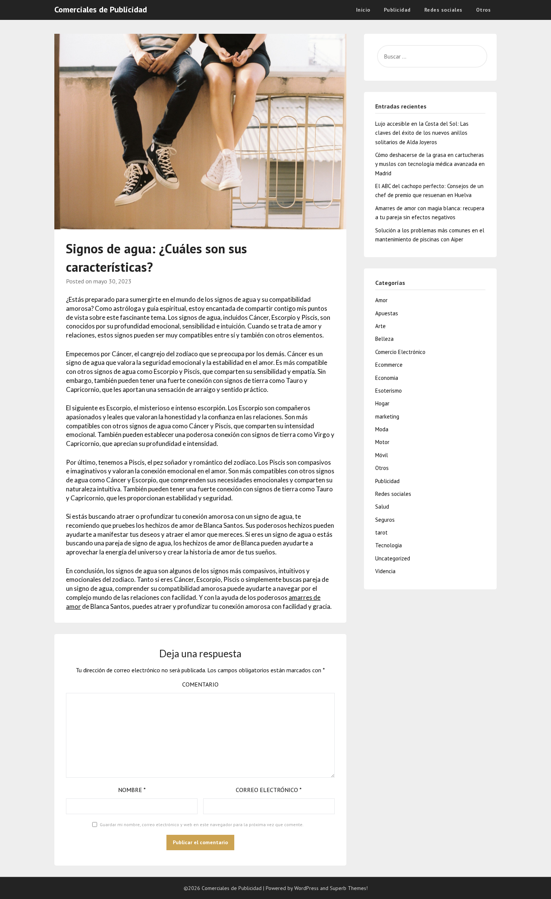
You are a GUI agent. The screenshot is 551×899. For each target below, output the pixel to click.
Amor (381, 300)
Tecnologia (388, 545)
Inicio (363, 9)
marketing (387, 416)
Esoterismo (388, 390)
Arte (380, 326)
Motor (382, 442)
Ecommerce (389, 364)
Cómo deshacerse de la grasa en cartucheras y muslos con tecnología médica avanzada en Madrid (430, 164)
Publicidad (397, 9)
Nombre (132, 790)
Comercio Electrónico (400, 351)
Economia (386, 377)
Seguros (385, 519)
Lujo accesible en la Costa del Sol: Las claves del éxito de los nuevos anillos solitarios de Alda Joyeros (422, 133)
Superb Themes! (349, 888)
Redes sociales (443, 9)
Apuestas (386, 313)
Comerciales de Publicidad (100, 9)
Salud (382, 506)
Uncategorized (392, 558)
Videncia (385, 571)
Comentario (200, 684)
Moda (381, 429)
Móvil (381, 455)
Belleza (384, 338)
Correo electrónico (269, 790)
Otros (483, 9)
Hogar (382, 403)
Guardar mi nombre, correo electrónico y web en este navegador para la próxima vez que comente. (202, 824)
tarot (381, 532)
